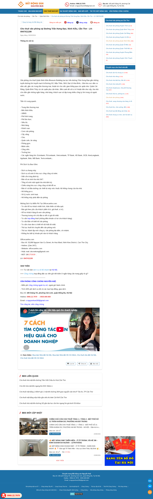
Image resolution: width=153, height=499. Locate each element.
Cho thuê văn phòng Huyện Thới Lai (118, 26)
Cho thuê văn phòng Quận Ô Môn (117, 45)
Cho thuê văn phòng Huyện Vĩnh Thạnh (119, 58)
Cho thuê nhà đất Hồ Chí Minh (32, 358)
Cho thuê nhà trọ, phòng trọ (115, 93)
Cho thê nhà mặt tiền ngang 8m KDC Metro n (36, 386)
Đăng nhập (83, 22)
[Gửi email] (150, 492)
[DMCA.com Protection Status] (76, 494)
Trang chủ (22, 11)
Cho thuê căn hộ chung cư (115, 72)
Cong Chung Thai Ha (61, 486)
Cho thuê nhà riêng (112, 76)
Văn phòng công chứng (119, 11)
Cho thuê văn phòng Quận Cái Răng (118, 33)
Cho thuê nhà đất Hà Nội (86, 355)
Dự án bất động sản (68, 11)
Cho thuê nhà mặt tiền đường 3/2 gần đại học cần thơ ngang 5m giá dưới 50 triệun (49, 403)
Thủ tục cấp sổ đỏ (96, 486)
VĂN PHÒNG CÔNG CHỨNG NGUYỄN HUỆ (38, 281)
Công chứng (84, 490)
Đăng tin (97, 22)
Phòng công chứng (111, 490)
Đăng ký (70, 22)
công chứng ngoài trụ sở (38, 285)
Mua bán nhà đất (35, 11)
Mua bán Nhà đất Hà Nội (41, 355)
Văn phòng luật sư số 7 (32, 486)
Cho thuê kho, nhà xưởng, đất (116, 107)
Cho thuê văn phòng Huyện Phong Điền (119, 52)
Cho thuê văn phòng (112, 97)
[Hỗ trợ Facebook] (150, 486)
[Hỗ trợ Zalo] (150, 481)
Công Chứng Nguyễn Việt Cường (68, 490)
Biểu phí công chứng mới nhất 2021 (46, 490)
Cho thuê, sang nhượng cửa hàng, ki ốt (119, 101)
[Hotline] (3, 495)
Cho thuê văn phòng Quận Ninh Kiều (118, 41)
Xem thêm (60, 460)
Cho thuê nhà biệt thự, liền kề (116, 80)
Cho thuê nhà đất (51, 11)
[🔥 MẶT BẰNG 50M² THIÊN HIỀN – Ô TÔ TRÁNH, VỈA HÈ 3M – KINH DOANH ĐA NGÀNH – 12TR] (33, 447)
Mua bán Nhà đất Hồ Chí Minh (64, 355)
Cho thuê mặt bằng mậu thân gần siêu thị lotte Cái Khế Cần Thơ (43, 397)
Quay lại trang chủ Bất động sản (32, 22)
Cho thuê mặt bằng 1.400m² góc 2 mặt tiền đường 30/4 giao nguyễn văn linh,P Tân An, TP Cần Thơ (56, 392)
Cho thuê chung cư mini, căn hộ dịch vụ (119, 114)
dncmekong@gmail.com (39, 252)
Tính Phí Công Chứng (109, 486)
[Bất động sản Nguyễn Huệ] (31, 4)
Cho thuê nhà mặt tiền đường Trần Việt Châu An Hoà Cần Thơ (42, 380)
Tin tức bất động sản (99, 11)
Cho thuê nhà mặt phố (113, 84)
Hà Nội (54, 270)
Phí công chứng (122, 486)
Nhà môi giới (83, 11)
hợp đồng (31, 218)
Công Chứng (85, 486)
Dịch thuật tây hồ (74, 486)
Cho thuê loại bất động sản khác (116, 111)
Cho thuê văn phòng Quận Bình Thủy (118, 29)
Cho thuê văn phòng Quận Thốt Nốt (118, 48)
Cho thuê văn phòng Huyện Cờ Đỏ (117, 37)
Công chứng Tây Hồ (47, 486)
